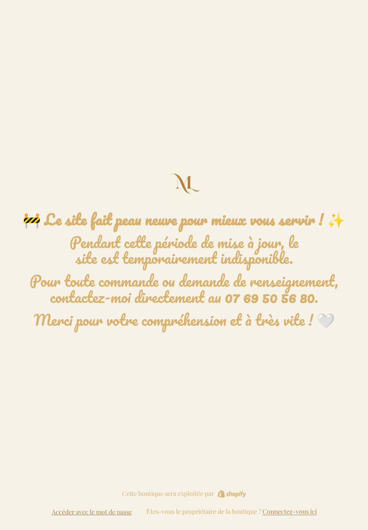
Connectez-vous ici (290, 511)
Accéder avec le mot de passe (92, 512)
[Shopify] (232, 494)
